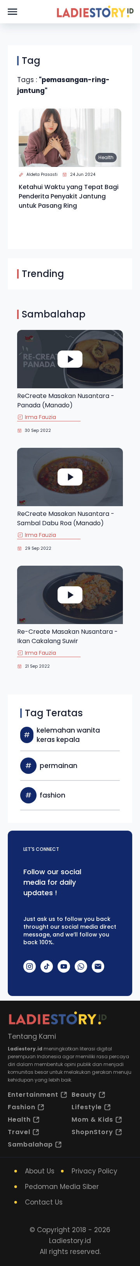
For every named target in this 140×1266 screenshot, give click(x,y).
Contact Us (44, 1202)
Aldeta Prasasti (42, 174)
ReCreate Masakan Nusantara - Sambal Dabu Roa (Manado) (65, 518)
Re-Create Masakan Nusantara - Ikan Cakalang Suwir (67, 636)
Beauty (84, 1094)
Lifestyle (87, 1107)
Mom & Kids (92, 1119)
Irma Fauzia (40, 417)
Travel (19, 1131)
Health (106, 157)
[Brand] (95, 11)
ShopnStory (92, 1131)
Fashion (21, 1107)
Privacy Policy (94, 1171)
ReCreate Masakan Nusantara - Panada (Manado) (65, 400)
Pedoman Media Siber (62, 1186)
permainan (58, 765)
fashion (52, 795)
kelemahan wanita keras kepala (68, 735)
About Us (39, 1171)
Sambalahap (30, 1144)
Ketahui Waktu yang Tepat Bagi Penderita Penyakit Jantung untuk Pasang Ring (69, 196)
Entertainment (33, 1094)
